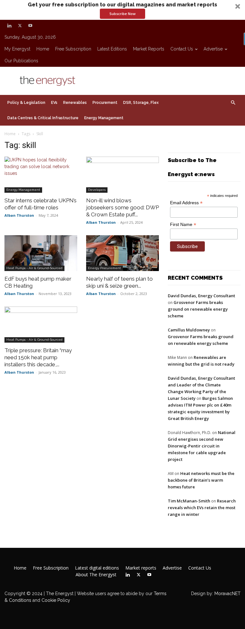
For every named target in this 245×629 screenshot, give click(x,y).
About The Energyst (96, 575)
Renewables (75, 102)
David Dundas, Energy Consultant (201, 296)
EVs (54, 102)
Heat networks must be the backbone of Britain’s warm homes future (201, 480)
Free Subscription (73, 48)
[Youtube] (30, 25)
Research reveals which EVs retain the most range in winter (202, 507)
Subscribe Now (122, 13)
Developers (97, 189)
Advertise (213, 48)
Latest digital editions (97, 568)
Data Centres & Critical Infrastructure (42, 118)
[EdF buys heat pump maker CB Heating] (40, 253)
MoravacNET (227, 593)
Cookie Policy (55, 600)
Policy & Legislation (26, 102)
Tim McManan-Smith (189, 501)
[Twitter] (20, 25)
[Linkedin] (9, 25)
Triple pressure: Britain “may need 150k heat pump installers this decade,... (38, 357)
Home (42, 48)
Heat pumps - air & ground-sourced (34, 268)
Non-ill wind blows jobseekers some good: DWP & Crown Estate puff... (122, 207)
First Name (183, 224)
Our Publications (21, 60)
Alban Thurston (19, 215)
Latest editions (112, 48)
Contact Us (181, 48)
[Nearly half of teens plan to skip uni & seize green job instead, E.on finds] (122, 253)
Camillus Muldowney (189, 330)
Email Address (186, 203)
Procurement (105, 102)
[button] (122, 10)
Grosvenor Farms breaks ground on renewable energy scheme (198, 309)
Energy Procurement (104, 268)
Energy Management (103, 118)
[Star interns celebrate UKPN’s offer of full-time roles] (40, 175)
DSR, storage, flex (141, 102)
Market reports (148, 48)
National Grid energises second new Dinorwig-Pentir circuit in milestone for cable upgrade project (201, 446)
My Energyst (17, 48)
